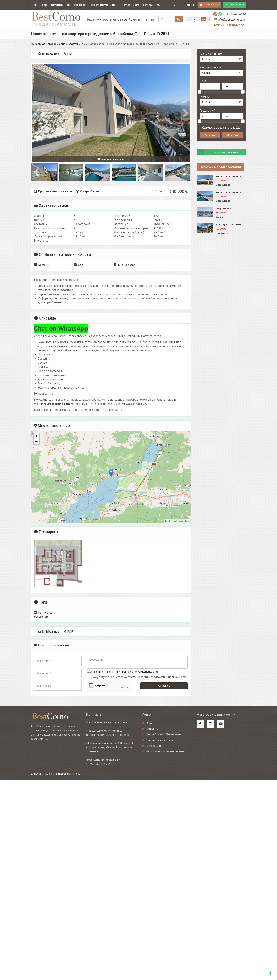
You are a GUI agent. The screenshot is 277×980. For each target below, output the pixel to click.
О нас (149, 723)
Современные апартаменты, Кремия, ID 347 (229, 208)
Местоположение (210, 67)
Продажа (44, 191)
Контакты (187, 5)
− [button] (36, 441)
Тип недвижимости (211, 54)
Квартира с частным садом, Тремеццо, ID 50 (229, 224)
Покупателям (129, 5)
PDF (70, 54)
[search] (179, 19)
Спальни (205, 97)
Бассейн (43, 265)
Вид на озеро (126, 265)
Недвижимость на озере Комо (165, 751)
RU (203, 19)
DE (194, 19)
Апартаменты (77, 44)
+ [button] (36, 436)
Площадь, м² (207, 110)
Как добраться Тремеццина (163, 734)
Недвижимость (51, 5)
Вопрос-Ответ (77, 5)
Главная (40, 44)
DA (208, 19)
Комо (218, 24)
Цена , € (204, 81)
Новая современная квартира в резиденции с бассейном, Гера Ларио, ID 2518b (230, 176)
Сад (80, 265)
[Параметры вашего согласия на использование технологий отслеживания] (270, 973)
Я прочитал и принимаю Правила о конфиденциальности (125, 671)
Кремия (219, 216)
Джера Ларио (56, 44)
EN (190, 19)
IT (199, 19)
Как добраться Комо (159, 740)
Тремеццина (234, 24)
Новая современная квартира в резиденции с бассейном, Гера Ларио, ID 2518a (230, 192)
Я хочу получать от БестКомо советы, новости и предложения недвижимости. (138, 677)
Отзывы (170, 5)
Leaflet (168, 521)
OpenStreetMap (182, 521)
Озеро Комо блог (103, 5)
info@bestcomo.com (231, 19)
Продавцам (151, 5)
